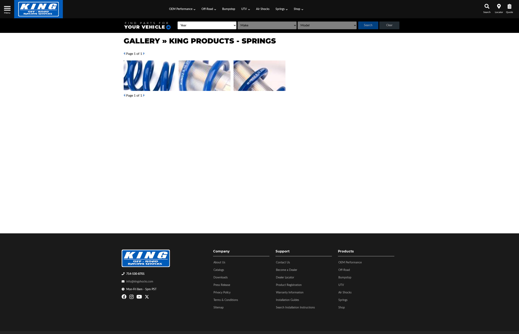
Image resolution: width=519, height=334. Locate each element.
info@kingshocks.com (139, 281)
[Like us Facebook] (125, 297)
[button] (182, 9)
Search (368, 25)
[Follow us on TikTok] (151, 297)
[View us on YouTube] (139, 297)
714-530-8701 (135, 274)
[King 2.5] (150, 75)
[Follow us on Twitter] (147, 297)
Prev (124, 53)
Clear (389, 25)
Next (144, 53)
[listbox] (207, 25)
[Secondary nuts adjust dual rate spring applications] (205, 75)
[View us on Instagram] (132, 297)
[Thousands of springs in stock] (259, 75)
